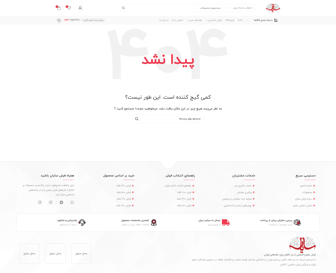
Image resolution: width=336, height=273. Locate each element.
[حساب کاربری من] (80, 7)
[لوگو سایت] (273, 8)
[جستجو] (123, 8)
